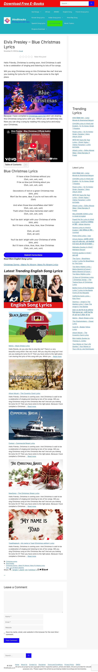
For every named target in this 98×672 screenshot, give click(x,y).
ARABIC (56, 12)
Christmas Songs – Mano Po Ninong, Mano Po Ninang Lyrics (31, 264)
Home (17, 664)
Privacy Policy (69, 664)
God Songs (35, 12)
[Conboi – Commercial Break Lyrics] (36, 425)
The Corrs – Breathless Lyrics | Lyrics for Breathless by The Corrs (83, 261)
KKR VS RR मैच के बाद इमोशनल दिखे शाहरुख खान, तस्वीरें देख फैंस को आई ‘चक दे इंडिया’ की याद (82, 312)
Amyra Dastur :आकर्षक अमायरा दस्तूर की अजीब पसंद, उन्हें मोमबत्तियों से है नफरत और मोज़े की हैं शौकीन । (83, 241)
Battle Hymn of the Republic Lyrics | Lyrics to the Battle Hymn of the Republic (83, 290)
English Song (67, 12)
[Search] (91, 3)
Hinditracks (19, 19)
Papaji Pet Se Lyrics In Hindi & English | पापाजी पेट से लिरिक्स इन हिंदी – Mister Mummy (83, 222)
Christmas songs (54, 23)
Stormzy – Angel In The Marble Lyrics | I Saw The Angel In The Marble (82, 304)
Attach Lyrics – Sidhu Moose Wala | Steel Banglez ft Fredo (83, 152)
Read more (57, 356)
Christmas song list (37, 116)
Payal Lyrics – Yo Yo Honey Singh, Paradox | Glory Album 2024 (82, 134)
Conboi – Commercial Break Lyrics (22, 443)
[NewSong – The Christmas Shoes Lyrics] (36, 475)
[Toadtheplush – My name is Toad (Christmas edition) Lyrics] (36, 524)
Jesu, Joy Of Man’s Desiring (15, 567)
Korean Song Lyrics (38, 17)
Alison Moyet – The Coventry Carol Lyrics (24, 393)
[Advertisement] (83, 68)
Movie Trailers (69, 23)
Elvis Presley (10, 563)
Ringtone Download (38, 29)
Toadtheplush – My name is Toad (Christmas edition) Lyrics (31, 543)
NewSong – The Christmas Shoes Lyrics (24, 493)
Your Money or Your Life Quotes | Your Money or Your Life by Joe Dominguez (83, 346)
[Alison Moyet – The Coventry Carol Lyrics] (36, 375)
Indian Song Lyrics (54, 17)
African (47, 12)
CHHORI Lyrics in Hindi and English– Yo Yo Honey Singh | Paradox (83, 126)
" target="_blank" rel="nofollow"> (24, 570)
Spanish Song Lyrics (38, 23)
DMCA (78, 664)
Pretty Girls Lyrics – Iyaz (81, 236)
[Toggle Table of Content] (24, 164)
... (4, 575)
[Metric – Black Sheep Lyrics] (36, 327)
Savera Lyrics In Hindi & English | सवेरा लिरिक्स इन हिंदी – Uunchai (83, 230)
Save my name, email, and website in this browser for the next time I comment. (32, 633)
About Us (24, 664)
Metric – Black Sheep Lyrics (19, 346)
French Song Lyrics (82, 12)
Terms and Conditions (55, 664)
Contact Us (33, 664)
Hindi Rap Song (72, 17)
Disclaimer (42, 664)
